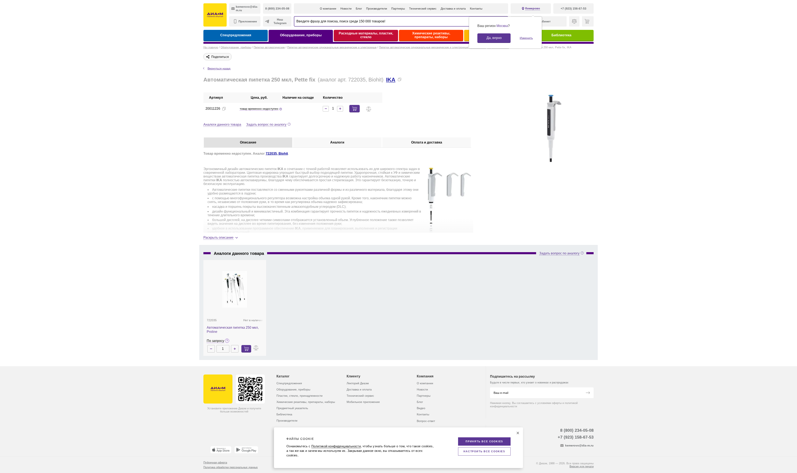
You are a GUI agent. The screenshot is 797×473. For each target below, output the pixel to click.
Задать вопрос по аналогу (266, 124)
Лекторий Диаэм (358, 383)
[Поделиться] (406, 79)
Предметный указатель (292, 408)
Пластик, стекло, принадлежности (299, 395)
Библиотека (561, 35)
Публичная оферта (215, 462)
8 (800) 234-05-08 (577, 430)
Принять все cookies (484, 441)
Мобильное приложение (363, 402)
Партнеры (398, 8)
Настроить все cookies (484, 451)
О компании (328, 8)
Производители (376, 8)
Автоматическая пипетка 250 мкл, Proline (233, 329)
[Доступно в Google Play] (246, 449)
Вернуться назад (219, 68)
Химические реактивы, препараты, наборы (431, 35)
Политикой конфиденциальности (336, 446)
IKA (390, 80)
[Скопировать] (399, 79)
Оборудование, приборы (301, 35)
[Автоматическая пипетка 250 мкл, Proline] (234, 289)
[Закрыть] (518, 433)
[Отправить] (587, 393)
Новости (346, 8)
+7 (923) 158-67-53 (576, 437)
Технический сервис (422, 8)
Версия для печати (582, 466)
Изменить (526, 38)
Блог (359, 8)
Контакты (476, 8)
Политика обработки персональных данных (230, 467)
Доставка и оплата (453, 8)
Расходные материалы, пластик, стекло (366, 35)
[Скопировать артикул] (223, 109)
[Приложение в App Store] (220, 449)
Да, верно (494, 38)
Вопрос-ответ (426, 421)
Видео (421, 408)
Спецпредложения (235, 35)
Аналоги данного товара (222, 124)
